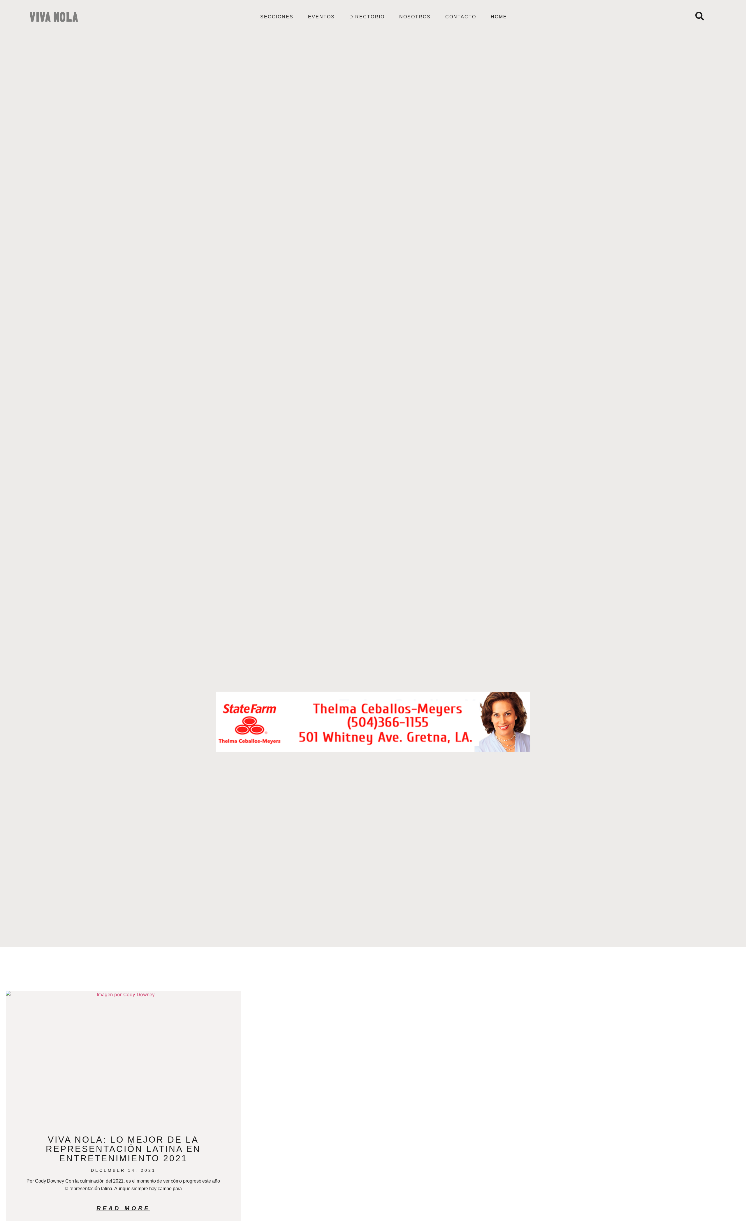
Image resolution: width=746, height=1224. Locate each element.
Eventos (321, 16)
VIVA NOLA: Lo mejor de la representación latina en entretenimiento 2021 (123, 1149)
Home (499, 16)
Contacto (460, 16)
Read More (123, 1208)
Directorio (367, 16)
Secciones (276, 16)
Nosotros (415, 16)
